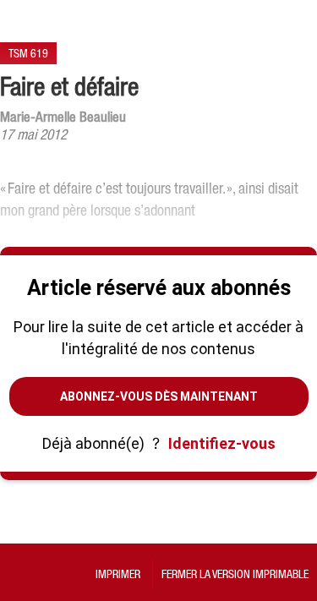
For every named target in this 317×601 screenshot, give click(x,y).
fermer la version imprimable (235, 574)
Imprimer (118, 574)
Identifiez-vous (222, 443)
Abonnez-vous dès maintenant (159, 396)
